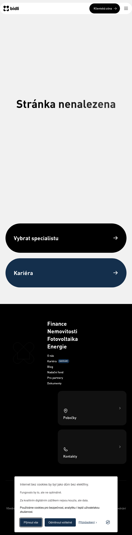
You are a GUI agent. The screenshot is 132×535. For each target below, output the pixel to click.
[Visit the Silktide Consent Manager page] (108, 522)
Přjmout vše (31, 522)
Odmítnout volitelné (60, 522)
